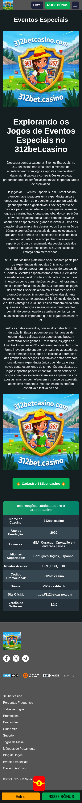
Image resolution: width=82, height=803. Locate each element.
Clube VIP (10, 729)
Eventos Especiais (15, 761)
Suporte (8, 735)
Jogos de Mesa (13, 742)
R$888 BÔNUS (58, 4)
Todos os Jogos (13, 709)
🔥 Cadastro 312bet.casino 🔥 (41, 483)
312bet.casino (12, 696)
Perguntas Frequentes (18, 702)
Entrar (37, 5)
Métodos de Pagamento (19, 748)
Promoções (10, 715)
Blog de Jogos (13, 755)
